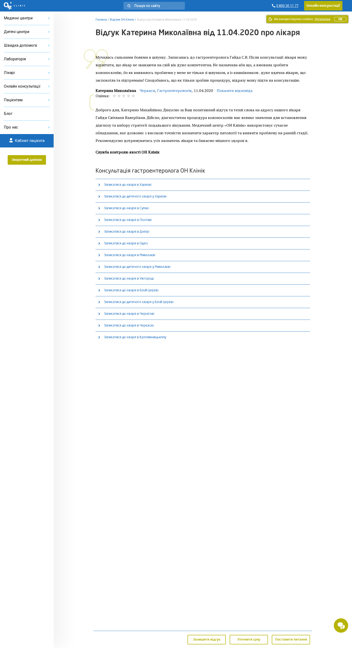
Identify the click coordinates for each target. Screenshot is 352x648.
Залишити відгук (207, 639)
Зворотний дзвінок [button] (27, 160)
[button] (154, 6)
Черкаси (147, 90)
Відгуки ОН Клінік (122, 19)
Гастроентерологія (174, 90)
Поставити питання (291, 639)
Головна (101, 19)
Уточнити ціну (249, 639)
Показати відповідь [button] (235, 90)
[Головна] (14, 6)
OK (340, 19)
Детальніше (322, 19)
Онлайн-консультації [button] (323, 5)
